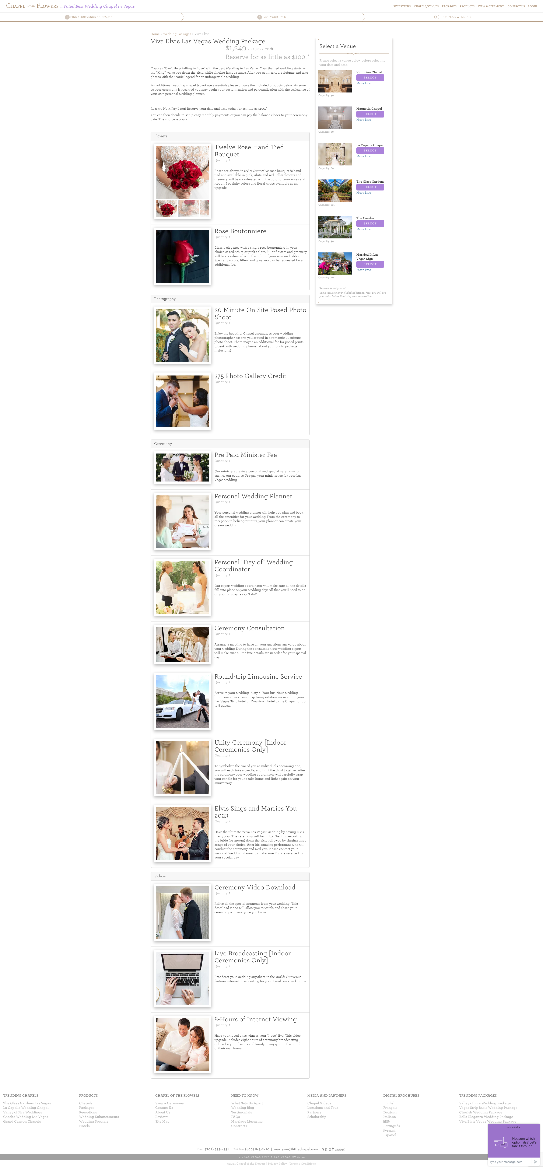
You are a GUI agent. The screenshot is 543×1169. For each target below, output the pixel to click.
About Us (162, 1112)
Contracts (239, 1126)
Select (370, 77)
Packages (86, 1108)
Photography (165, 299)
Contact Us (164, 1108)
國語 (386, 1121)
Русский (389, 1131)
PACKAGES (449, 6)
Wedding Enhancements (99, 1117)
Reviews (161, 1117)
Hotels (84, 1126)
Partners (314, 1112)
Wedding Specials (93, 1121)
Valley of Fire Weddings (22, 1112)
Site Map (162, 1121)
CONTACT (516, 6)
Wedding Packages (177, 34)
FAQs (235, 1117)
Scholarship (316, 1117)
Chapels (85, 1103)
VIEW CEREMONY (491, 6)
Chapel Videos (319, 1103)
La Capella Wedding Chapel (26, 1108)
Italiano (389, 1117)
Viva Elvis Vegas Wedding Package (487, 1121)
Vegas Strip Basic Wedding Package (488, 1108)
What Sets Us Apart (247, 1103)
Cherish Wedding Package (480, 1112)
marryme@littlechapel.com (296, 1149)
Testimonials (241, 1112)
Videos (160, 876)
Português (391, 1126)
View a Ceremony (169, 1103)
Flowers (160, 136)
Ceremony (163, 444)
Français (390, 1108)
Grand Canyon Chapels (22, 1121)
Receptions (402, 6)
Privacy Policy (277, 1163)
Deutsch (390, 1112)
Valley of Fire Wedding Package (485, 1103)
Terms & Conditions (302, 1163)
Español (389, 1135)
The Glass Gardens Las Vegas (27, 1103)
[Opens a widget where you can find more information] (514, 1145)
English (389, 1103)
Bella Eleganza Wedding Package (486, 1117)
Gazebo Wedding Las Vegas (25, 1117)
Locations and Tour (322, 1108)
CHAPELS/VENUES (426, 6)
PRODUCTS (467, 6)
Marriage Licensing (247, 1121)
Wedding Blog (242, 1108)
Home (155, 34)
